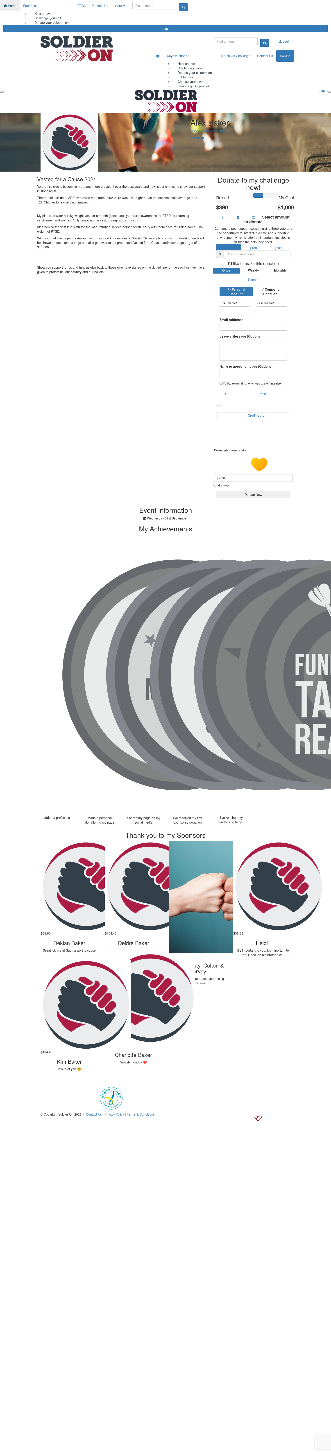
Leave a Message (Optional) (241, 336)
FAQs (82, 5)
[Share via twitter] (194, 137)
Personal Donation (237, 291)
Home (11, 5)
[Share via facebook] (191, 137)
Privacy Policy (114, 1114)
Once (226, 270)
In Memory (185, 77)
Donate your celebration (195, 72)
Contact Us (100, 5)
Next (262, 393)
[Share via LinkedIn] (202, 137)
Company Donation (271, 291)
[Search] (183, 7)
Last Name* (265, 303)
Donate (120, 6)
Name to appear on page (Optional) (247, 366)
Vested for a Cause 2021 (208, 131)
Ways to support (177, 55)
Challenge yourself (47, 18)
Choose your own (190, 81)
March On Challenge (235, 55)
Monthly (280, 270)
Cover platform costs (230, 450)
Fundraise (30, 5)
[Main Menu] (2, 92)
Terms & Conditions (141, 1114)
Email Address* (231, 319)
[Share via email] (198, 137)
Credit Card (256, 415)
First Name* (228, 303)
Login (166, 28)
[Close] (329, 92)
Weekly (253, 270)
